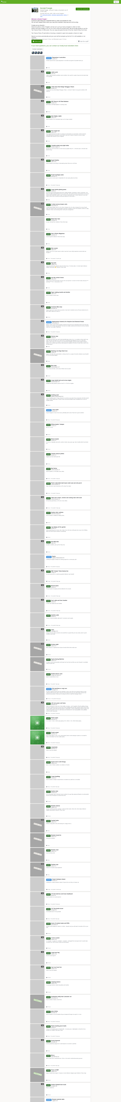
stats (41, 16)
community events (46, 15)
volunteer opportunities (57, 15)
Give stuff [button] (37, 41)
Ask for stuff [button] (84, 41)
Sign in (116, 2)
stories (65, 15)
